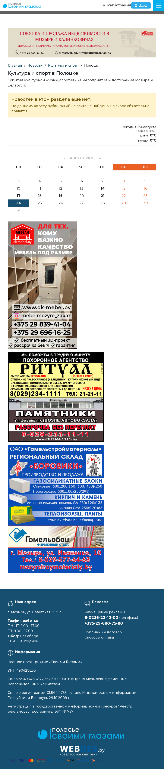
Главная (15, 65)
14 (103, 188)
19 (61, 196)
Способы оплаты (99, 637)
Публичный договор (103, 632)
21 (102, 196)
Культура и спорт (63, 65)
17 (18, 196)
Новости (35, 65)
